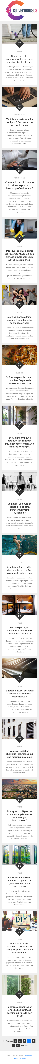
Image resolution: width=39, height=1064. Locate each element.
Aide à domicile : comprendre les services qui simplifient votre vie (19, 59)
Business (19, 373)
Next (23, 1045)
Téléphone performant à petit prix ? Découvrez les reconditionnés (19, 122)
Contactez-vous (19, 1058)
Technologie (19, 115)
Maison (19, 52)
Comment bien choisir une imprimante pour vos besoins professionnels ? (19, 185)
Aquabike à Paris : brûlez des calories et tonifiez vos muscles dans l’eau (19, 570)
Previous (9, 1041)
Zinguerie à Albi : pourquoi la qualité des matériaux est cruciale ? (20, 693)
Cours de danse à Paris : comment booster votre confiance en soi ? (19, 320)
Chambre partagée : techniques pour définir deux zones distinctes (19, 630)
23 (18, 1045)
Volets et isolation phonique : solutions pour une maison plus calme (19, 754)
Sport (19, 312)
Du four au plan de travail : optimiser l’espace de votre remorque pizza (19, 380)
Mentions (28, 1056)
